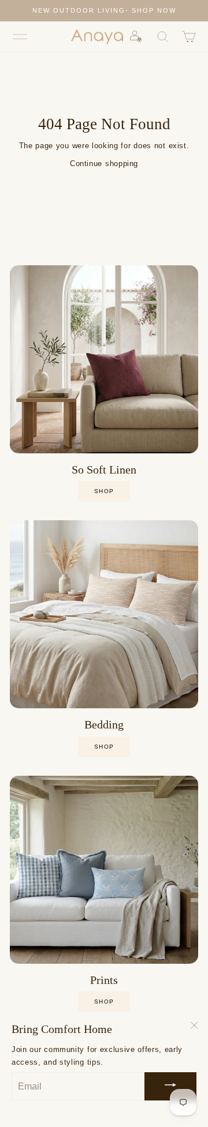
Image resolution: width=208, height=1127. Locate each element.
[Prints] (104, 870)
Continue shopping (104, 163)
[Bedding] (104, 614)
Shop (104, 746)
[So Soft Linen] (104, 359)
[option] (104, 11)
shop (104, 491)
